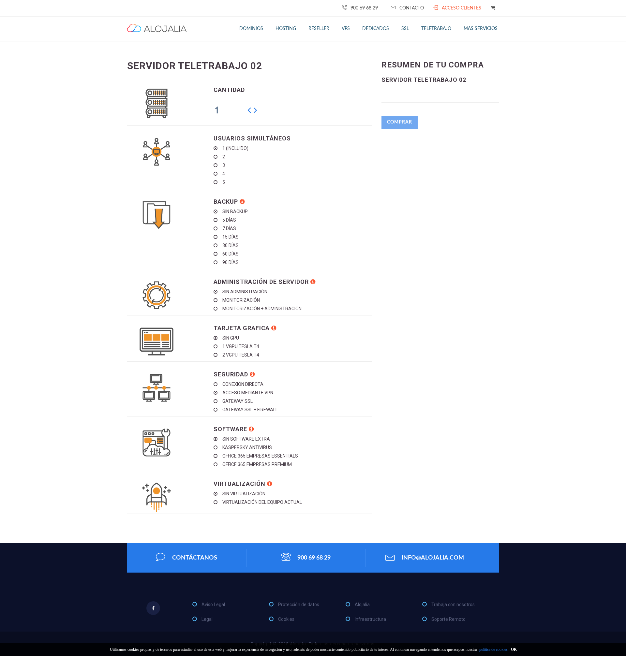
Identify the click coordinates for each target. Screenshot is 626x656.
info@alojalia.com (433, 558)
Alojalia (362, 604)
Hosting (286, 28)
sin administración (244, 291)
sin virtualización (243, 493)
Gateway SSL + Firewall (250, 409)
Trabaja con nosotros (453, 604)
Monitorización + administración (262, 308)
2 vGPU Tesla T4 (240, 354)
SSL (405, 28)
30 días (230, 245)
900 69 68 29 (364, 8)
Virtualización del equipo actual (262, 502)
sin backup (235, 211)
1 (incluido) (235, 148)
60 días (230, 253)
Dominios (251, 28)
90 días (230, 262)
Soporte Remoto (448, 619)
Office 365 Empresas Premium (257, 464)
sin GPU (230, 338)
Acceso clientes (461, 8)
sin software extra (246, 439)
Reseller (318, 28)
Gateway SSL (237, 401)
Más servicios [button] (481, 28)
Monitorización (241, 300)
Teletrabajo (436, 28)
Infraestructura (370, 619)
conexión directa (242, 384)
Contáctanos (194, 558)
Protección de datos (298, 604)
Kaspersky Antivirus (247, 447)
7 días (229, 228)
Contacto (411, 8)
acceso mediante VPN (247, 392)
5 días (229, 220)
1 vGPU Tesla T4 (240, 346)
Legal (207, 619)
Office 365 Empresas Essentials (260, 456)
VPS (346, 28)
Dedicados (375, 28)
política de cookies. (494, 649)
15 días (230, 237)
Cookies (286, 619)
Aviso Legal (213, 604)
